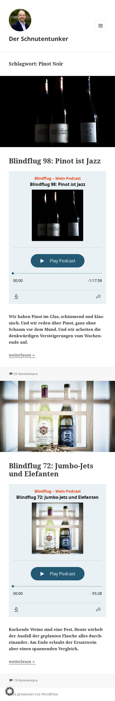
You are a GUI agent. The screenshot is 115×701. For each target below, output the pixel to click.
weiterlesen (22, 355)
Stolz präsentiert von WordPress (33, 694)
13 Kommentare (26, 680)
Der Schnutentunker (38, 39)
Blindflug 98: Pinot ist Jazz (55, 161)
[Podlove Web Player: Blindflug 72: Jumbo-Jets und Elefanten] (57, 550)
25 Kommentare (26, 373)
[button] (9, 691)
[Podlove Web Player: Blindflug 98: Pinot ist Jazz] (57, 237)
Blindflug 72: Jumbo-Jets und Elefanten (51, 469)
